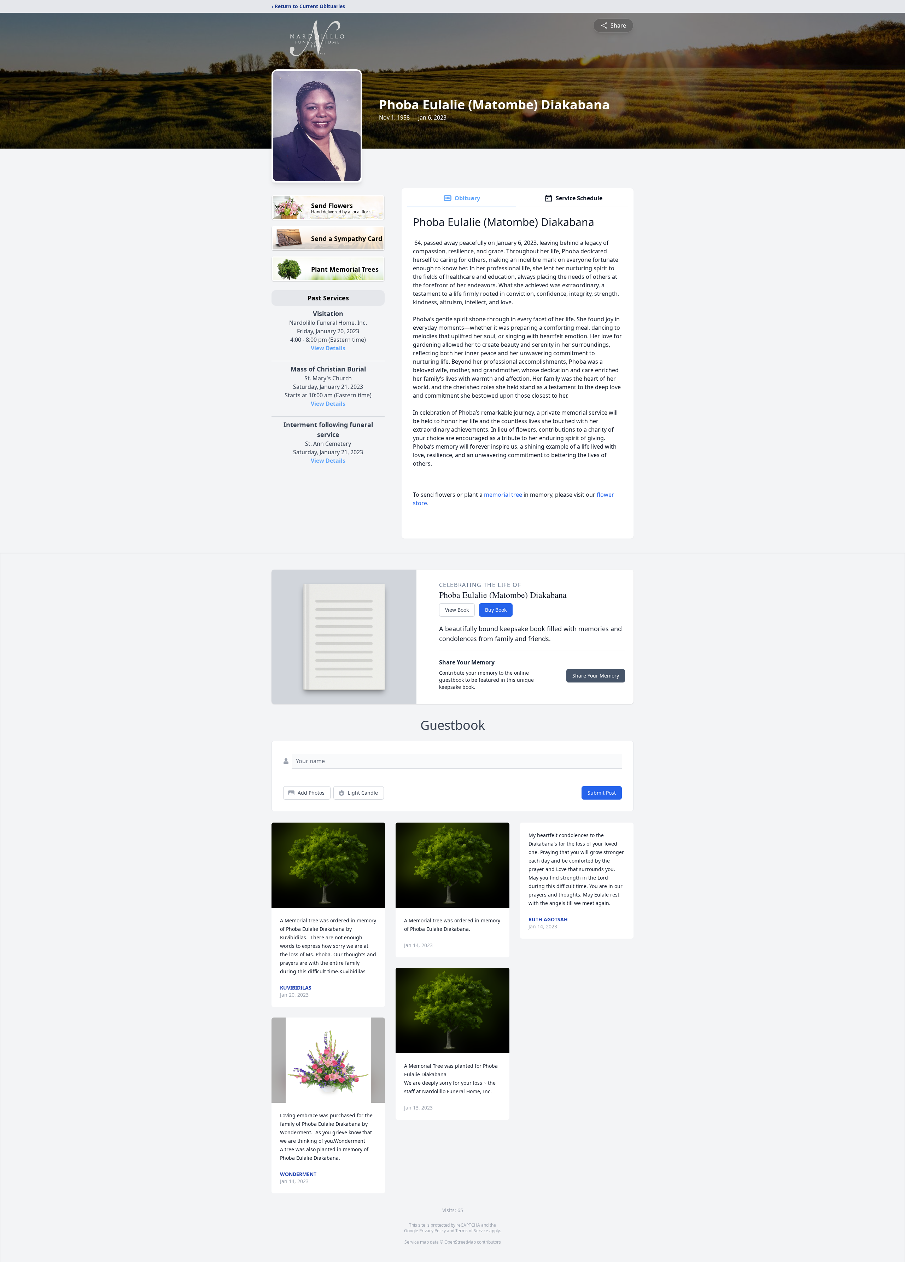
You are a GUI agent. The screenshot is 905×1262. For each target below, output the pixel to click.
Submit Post (602, 792)
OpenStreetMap (460, 1242)
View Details (328, 348)
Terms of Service (471, 1231)
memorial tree (503, 495)
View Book (457, 609)
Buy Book (496, 609)
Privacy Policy (432, 1231)
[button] (328, 865)
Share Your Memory (595, 675)
